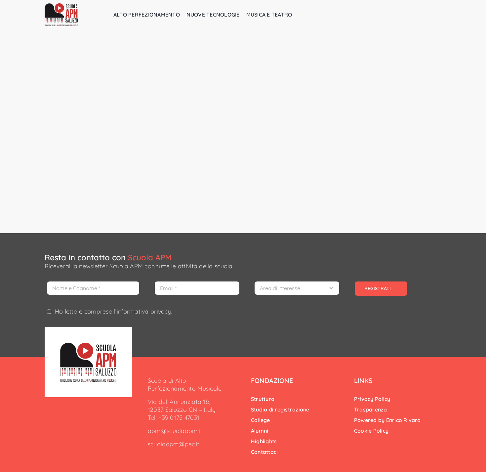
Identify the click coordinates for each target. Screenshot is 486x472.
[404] (88, 345)
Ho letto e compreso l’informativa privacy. (113, 311)
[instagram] (160, 456)
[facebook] (150, 456)
